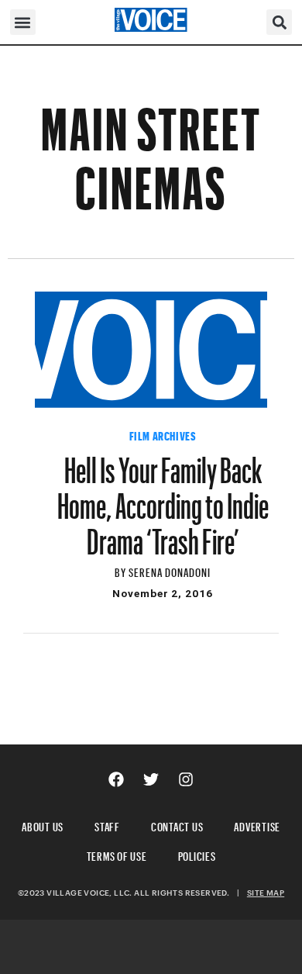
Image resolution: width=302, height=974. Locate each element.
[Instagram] (185, 779)
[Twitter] (151, 779)
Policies (197, 854)
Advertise (257, 825)
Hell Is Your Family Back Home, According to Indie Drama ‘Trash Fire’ (163, 498)
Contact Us (177, 825)
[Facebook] (116, 779)
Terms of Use (117, 854)
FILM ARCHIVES (163, 434)
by (122, 570)
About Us (42, 825)
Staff (107, 825)
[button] (23, 22)
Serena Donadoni (170, 570)
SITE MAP (265, 892)
